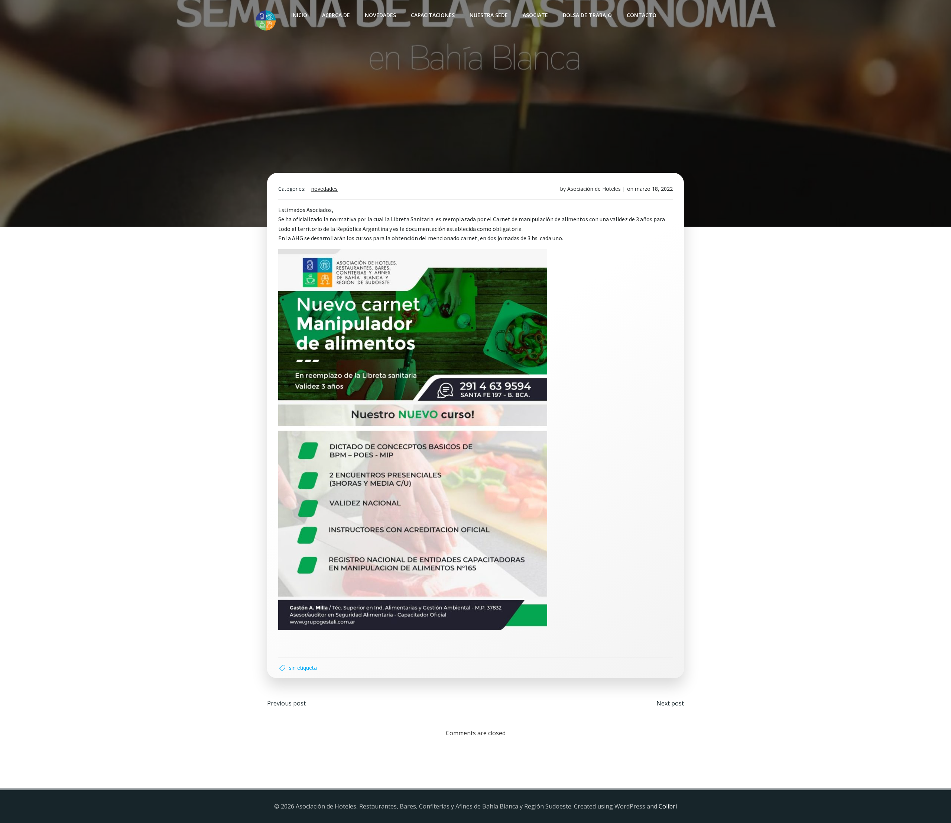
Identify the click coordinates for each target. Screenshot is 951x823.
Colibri (668, 806)
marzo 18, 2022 (654, 188)
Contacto (641, 15)
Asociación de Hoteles (594, 188)
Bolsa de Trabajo (587, 15)
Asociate (535, 15)
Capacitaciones (433, 15)
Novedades (380, 15)
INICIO (299, 15)
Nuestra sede (489, 15)
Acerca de (336, 15)
